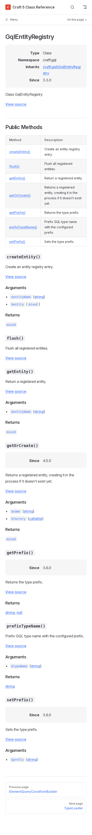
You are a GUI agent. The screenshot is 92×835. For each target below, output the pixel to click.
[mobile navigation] (84, 7)
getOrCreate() (20, 195)
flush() (14, 166)
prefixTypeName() (23, 227)
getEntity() (17, 178)
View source (15, 104)
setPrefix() (17, 242)
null (19, 612)
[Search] (72, 7)
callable (35, 518)
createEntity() (19, 152)
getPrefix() (17, 212)
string (39, 297)
